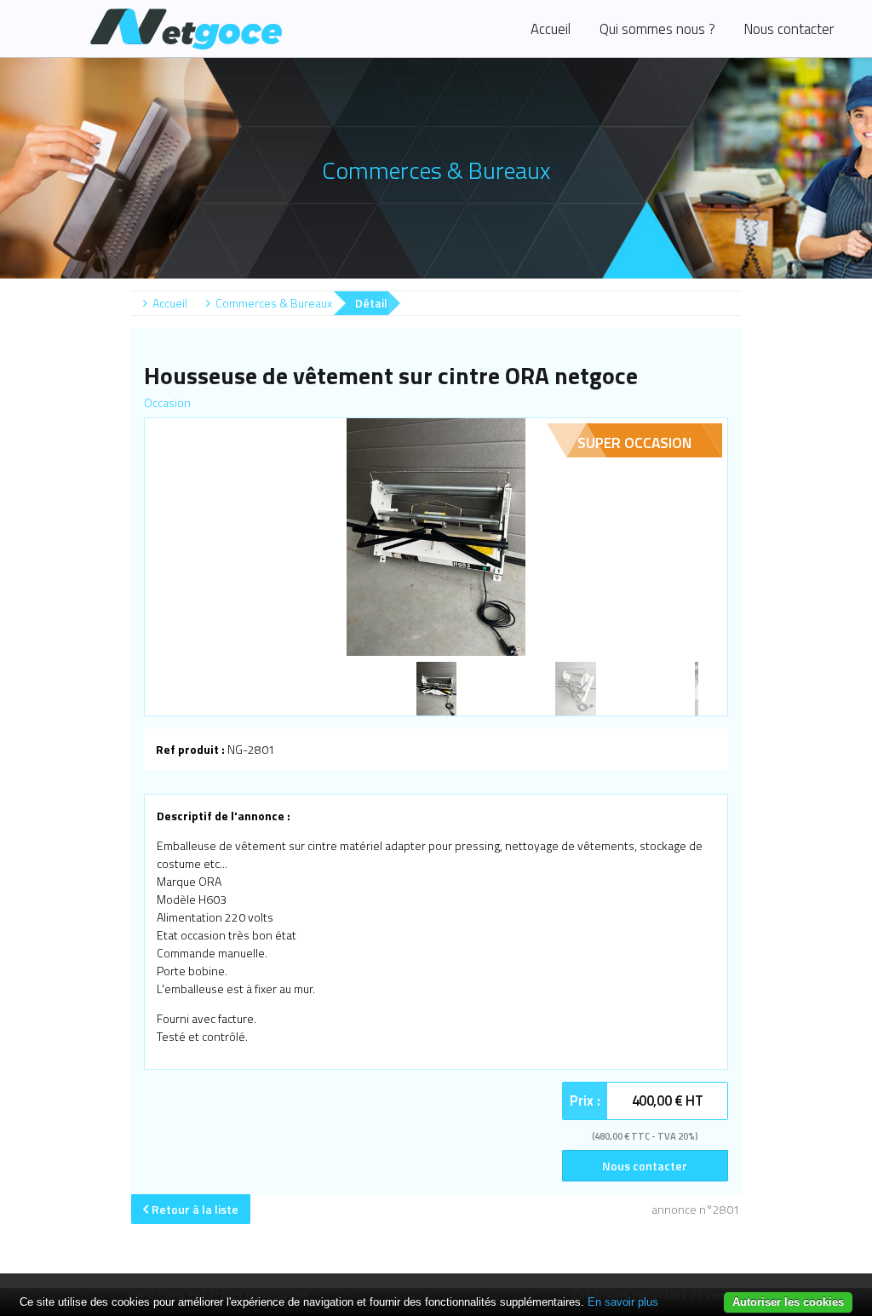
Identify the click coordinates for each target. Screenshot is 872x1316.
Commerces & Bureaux (273, 303)
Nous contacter (788, 29)
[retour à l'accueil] (241, 28)
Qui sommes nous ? (657, 29)
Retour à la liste (195, 1209)
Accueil (551, 29)
